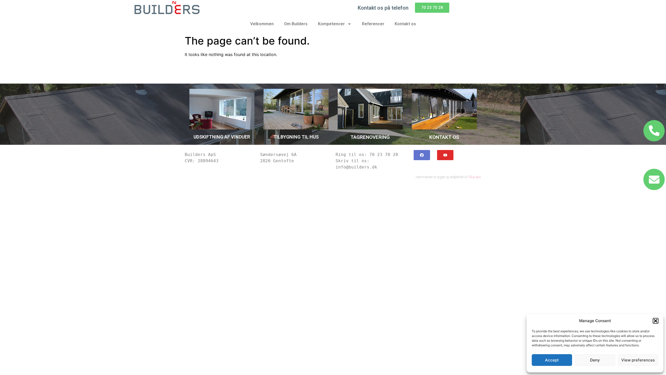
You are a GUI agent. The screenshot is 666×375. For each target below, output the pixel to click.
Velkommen (262, 23)
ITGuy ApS (474, 177)
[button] (655, 320)
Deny (595, 360)
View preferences (638, 360)
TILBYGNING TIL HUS (296, 137)
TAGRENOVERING (370, 137)
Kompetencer (331, 23)
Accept (552, 360)
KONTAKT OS (444, 137)
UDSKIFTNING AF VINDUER (222, 137)
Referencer (373, 23)
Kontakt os (405, 23)
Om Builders (296, 23)
